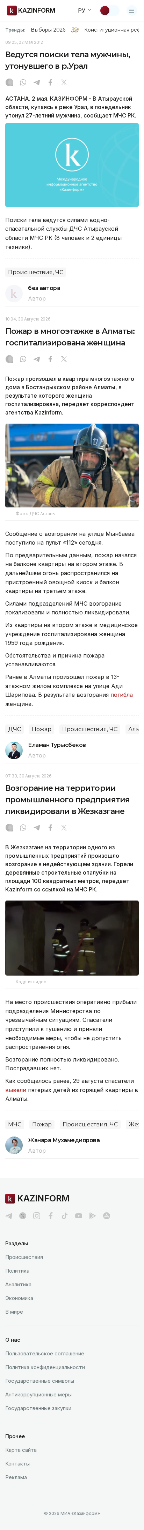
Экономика (19, 1298)
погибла (121, 694)
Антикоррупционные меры (38, 1394)
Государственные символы (39, 1380)
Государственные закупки (38, 1408)
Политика (17, 1270)
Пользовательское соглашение (44, 1353)
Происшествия (24, 1257)
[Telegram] (37, 83)
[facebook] (50, 1215)
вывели (15, 1089)
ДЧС (14, 729)
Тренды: (15, 30)
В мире (14, 1311)
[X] (64, 83)
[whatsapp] (23, 83)
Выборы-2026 (48, 30)
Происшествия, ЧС (35, 272)
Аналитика (18, 1284)
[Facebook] (50, 83)
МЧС (14, 1124)
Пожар (41, 729)
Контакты (17, 1463)
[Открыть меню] (132, 10)
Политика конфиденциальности (45, 1367)
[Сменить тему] (109, 10)
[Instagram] (9, 83)
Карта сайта (21, 1450)
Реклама (16, 1477)
